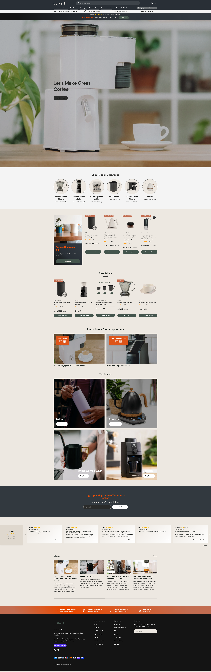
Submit (89, 349)
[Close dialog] (135, 315)
